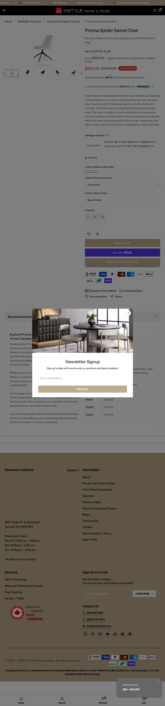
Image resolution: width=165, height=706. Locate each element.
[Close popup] (158, 682)
